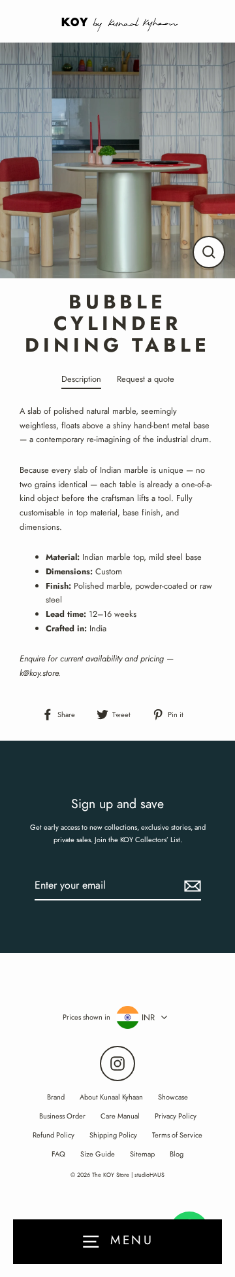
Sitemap (142, 1154)
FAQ (58, 1154)
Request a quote (145, 379)
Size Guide (97, 1154)
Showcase (173, 1097)
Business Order (62, 1116)
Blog (176, 1154)
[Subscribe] (190, 885)
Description (81, 379)
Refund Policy (53, 1135)
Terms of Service (177, 1135)
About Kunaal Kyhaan (111, 1097)
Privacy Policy (175, 1116)
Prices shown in (86, 1017)
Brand (56, 1097)
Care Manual (120, 1116)
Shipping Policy (113, 1135)
